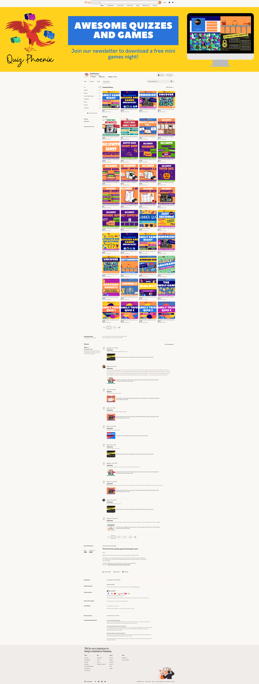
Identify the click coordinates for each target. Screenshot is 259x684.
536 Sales (86, 119)
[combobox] (124, 2)
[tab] (92, 87)
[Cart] (172, 2)
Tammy (108, 481)
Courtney (109, 518)
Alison (108, 444)
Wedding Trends (146, 5)
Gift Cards (155, 5)
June (108, 389)
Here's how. (137, 586)
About (98, 81)
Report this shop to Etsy (89, 126)
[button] (161, 75)
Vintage (137, 5)
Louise (108, 500)
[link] (104, 327)
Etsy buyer (109, 347)
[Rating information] (90, 77)
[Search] (159, 2)
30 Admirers (86, 121)
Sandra (108, 366)
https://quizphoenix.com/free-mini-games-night (119, 564)
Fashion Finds (130, 5)
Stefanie (108, 463)
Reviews (92, 81)
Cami (108, 407)
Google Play (99, 675)
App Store (89, 675)
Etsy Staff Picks (110, 5)
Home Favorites (120, 5)
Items (85, 81)
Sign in (165, 2)
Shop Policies (106, 81)
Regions (173, 681)
